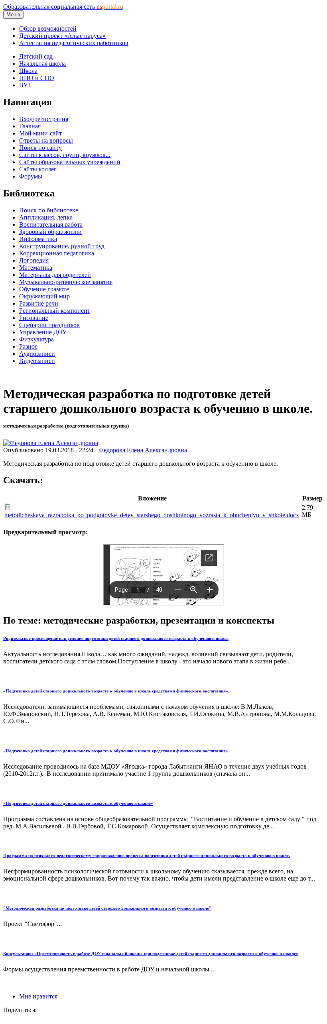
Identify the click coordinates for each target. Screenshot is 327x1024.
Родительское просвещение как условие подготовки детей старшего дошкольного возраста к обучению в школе (116, 638)
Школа (28, 70)
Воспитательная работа (51, 224)
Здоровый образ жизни (50, 231)
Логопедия (34, 260)
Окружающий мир (44, 296)
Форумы (30, 176)
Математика (35, 267)
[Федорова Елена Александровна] (50, 442)
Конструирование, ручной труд (61, 246)
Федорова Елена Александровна (142, 450)
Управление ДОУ (43, 332)
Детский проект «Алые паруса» (62, 35)
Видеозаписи (37, 360)
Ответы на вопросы (46, 140)
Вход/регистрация (43, 119)
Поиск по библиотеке (48, 210)
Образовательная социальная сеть (63, 6)
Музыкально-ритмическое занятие (65, 282)
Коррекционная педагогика (56, 253)
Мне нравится (38, 996)
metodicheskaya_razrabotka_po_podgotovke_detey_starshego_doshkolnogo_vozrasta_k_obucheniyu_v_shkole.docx (151, 515)
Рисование (33, 317)
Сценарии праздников (49, 325)
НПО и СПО (36, 78)
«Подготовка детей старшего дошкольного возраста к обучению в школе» (78, 803)
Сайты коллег (38, 169)
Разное (28, 346)
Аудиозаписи (37, 353)
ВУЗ (25, 85)
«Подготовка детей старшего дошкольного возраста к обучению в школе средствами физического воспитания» (115, 750)
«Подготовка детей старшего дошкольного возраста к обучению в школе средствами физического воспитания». (116, 691)
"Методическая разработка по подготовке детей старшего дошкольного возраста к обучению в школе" (107, 908)
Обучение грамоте (44, 289)
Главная (30, 126)
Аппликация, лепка (46, 217)
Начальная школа (42, 63)
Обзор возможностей (48, 28)
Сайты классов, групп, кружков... (64, 154)
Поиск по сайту (40, 147)
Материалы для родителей (55, 274)
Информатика (38, 238)
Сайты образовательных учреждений (69, 162)
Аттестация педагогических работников (73, 42)
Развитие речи (38, 303)
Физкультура (36, 339)
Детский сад (36, 56)
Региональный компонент (54, 310)
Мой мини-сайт (40, 133)
